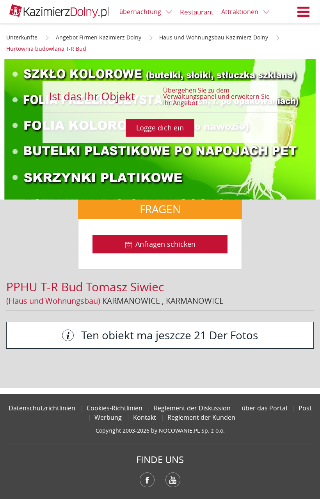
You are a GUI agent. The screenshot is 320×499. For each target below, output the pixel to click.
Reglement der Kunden (201, 417)
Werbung (108, 417)
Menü (303, 11)
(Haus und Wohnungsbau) (53, 301)
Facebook (147, 479)
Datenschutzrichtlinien (42, 408)
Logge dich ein (160, 127)
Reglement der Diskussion (192, 408)
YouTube (172, 479)
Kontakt (144, 417)
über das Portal (264, 408)
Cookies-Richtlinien (114, 408)
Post (305, 408)
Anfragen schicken (165, 244)
